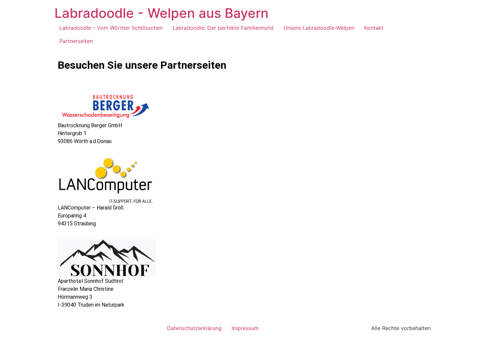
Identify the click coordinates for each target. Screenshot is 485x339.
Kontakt (373, 27)
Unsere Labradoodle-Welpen (318, 27)
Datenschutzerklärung (194, 328)
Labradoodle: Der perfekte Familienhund (223, 27)
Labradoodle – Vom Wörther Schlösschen (111, 27)
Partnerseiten (76, 41)
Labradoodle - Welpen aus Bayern (161, 13)
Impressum (245, 328)
